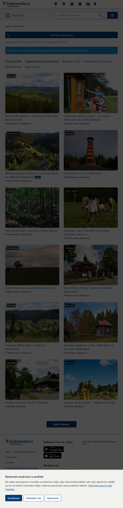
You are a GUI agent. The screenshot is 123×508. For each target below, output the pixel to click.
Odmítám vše (33, 498)
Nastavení (53, 498)
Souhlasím (14, 498)
